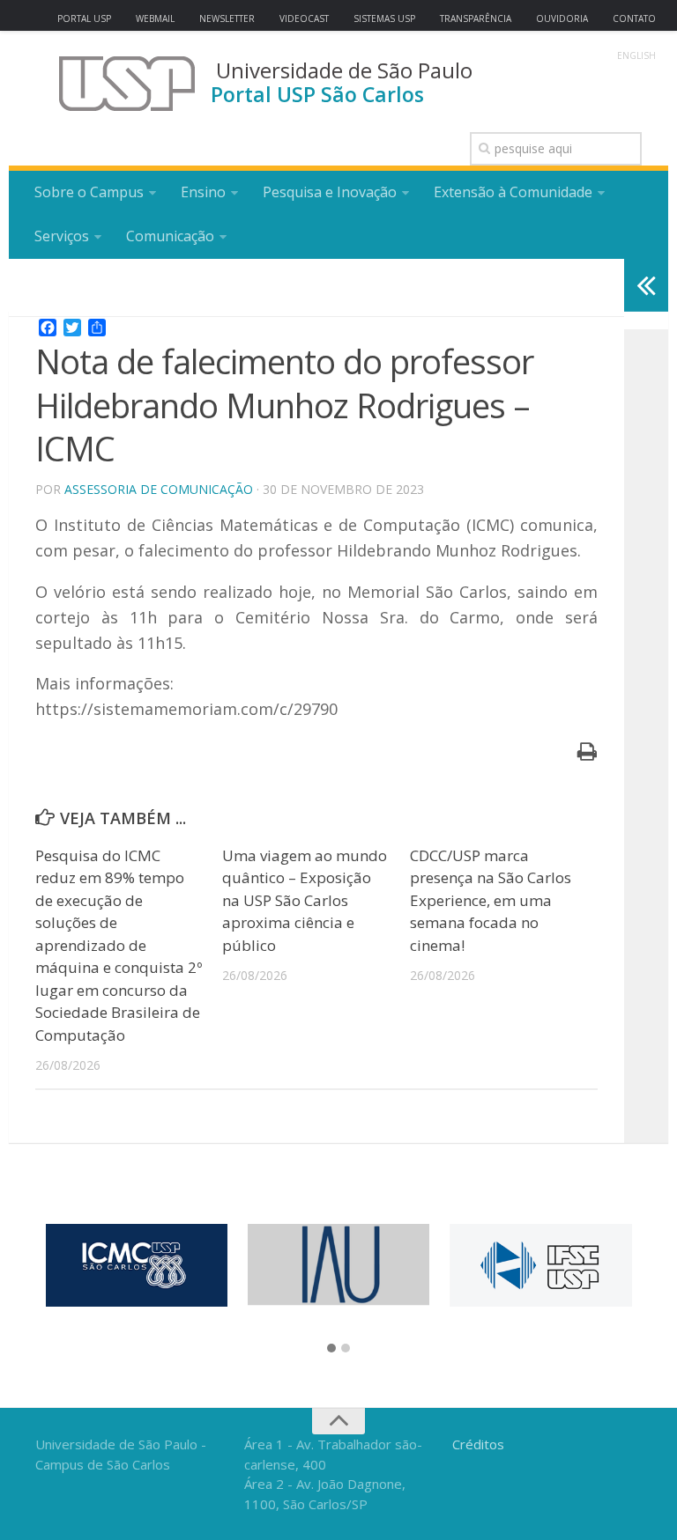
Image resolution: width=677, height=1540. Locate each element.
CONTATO (634, 18)
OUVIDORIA (562, 18)
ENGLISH (636, 55)
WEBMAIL (155, 18)
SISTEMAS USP (384, 18)
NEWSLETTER (227, 18)
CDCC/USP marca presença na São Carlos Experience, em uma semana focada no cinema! (490, 900)
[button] (331, 1349)
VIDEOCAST (304, 18)
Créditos (478, 1444)
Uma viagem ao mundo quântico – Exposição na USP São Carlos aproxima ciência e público (304, 900)
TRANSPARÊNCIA (475, 18)
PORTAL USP (84, 18)
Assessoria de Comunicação (158, 489)
